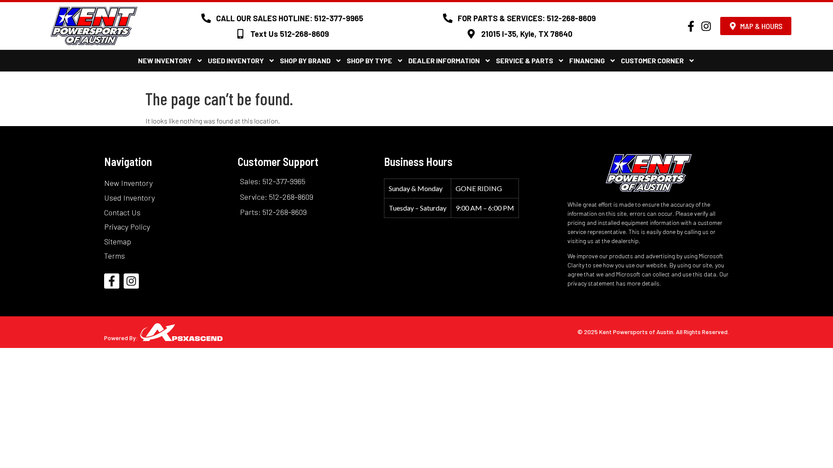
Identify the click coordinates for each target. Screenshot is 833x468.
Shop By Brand (305, 60)
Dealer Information (444, 60)
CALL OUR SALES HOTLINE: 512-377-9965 (289, 18)
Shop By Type (369, 60)
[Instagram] (706, 26)
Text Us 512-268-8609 (289, 34)
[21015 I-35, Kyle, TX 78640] (471, 34)
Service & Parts (524, 60)
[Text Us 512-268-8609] (240, 34)
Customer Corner (652, 60)
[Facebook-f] (690, 26)
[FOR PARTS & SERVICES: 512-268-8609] (448, 18)
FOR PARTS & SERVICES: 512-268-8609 (527, 18)
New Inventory (165, 60)
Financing (587, 60)
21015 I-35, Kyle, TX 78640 (526, 34)
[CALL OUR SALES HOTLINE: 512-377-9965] (206, 18)
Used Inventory (236, 60)
